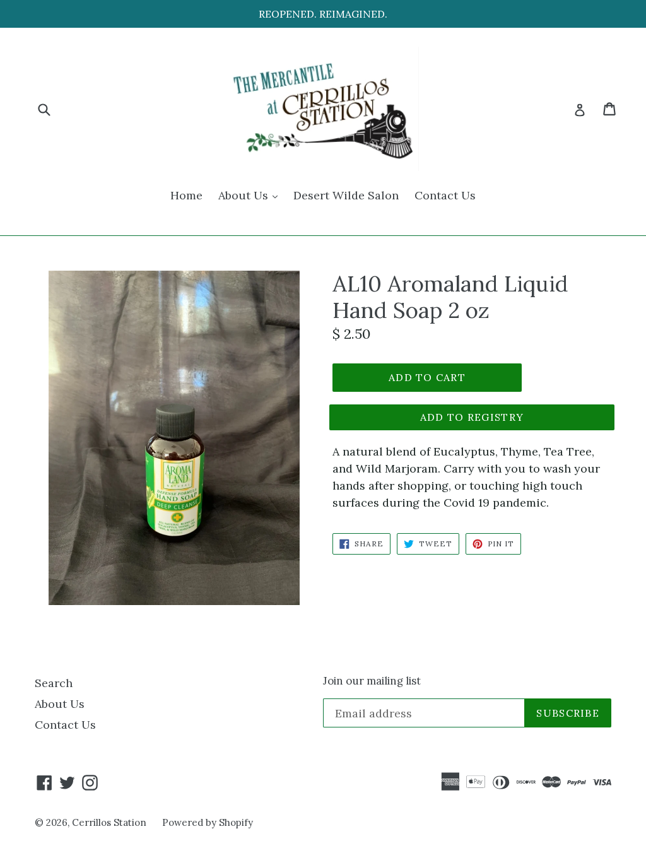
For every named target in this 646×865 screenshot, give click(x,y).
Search (54, 683)
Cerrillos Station (109, 822)
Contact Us (445, 195)
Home (186, 195)
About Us (251, 195)
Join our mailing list (372, 680)
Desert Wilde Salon (346, 195)
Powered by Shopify (207, 822)
